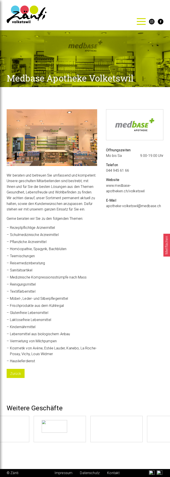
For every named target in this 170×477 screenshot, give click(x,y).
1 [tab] (42, 169)
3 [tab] (55, 169)
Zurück (15, 374)
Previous (3, 137)
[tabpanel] (52, 137)
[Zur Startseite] (26, 22)
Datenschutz (90, 473)
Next (100, 137)
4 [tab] (62, 169)
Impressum (63, 473)
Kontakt (113, 473)
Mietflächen (166, 245)
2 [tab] (48, 169)
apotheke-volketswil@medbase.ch (133, 206)
